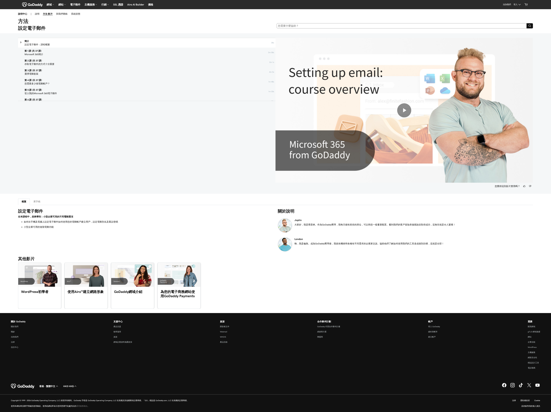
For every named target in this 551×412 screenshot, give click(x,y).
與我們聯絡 (62, 14)
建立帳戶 (432, 337)
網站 (529, 337)
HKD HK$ (68, 386)
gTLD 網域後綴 (534, 332)
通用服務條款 (81, 406)
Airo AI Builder (135, 4)
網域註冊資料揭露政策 (123, 342)
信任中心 (14, 347)
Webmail (223, 332)
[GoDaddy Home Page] (23, 386)
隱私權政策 (525, 400)
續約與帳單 (432, 332)
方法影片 (48, 14)
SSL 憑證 (118, 4)
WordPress (532, 347)
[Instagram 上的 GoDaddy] (512, 387)
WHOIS (223, 337)
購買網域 (531, 326)
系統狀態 (75, 14)
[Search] (530, 25)
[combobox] (401, 26)
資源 (115, 337)
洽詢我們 (14, 337)
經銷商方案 (322, 332)
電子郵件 (75, 4)
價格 (150, 4)
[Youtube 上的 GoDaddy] (537, 387)
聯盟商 (320, 337)
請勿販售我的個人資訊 (530, 406)
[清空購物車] (526, 5)
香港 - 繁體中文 (47, 386)
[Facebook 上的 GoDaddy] (504, 387)
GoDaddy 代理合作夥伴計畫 (328, 326)
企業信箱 (531, 342)
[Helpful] (524, 186)
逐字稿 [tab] (36, 201)
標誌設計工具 (533, 363)
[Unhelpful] (530, 186)
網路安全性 (532, 357)
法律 (13, 342)
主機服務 (531, 352)
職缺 (13, 332)
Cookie (537, 400)
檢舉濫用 (117, 332)
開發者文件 (224, 326)
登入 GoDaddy (434, 326)
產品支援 (117, 326)
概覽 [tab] (24, 201)
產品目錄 (223, 342)
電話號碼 (531, 368)
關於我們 (14, 326)
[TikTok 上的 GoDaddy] (520, 387)
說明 (37, 14)
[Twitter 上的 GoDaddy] (529, 387)
